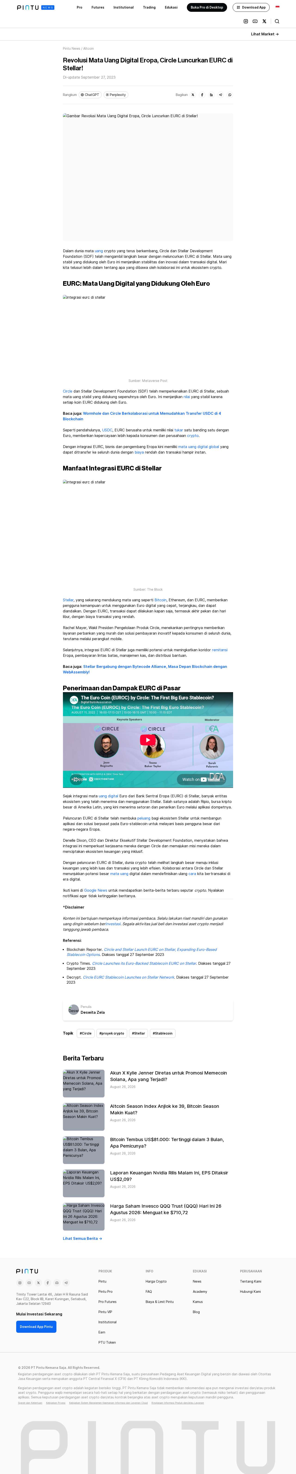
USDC (107, 430)
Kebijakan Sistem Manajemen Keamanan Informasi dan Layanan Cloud (108, 1402)
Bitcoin (160, 600)
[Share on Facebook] (202, 95)
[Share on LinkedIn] (211, 95)
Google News (95, 890)
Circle (67, 391)
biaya (139, 452)
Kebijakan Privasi (55, 1402)
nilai (187, 397)
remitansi (220, 650)
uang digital (108, 796)
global (214, 447)
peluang (143, 818)
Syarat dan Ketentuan (30, 1402)
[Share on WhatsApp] (230, 95)
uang (99, 251)
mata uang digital (193, 447)
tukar (178, 430)
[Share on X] (193, 95)
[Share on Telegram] (220, 95)
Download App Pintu (36, 1327)
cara (192, 874)
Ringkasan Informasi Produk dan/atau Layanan (177, 1402)
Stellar (68, 600)
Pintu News (71, 48)
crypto (193, 435)
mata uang (119, 874)
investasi (112, 924)
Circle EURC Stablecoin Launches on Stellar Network (128, 977)
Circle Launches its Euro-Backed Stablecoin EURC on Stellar (144, 963)
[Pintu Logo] (35, 7)
